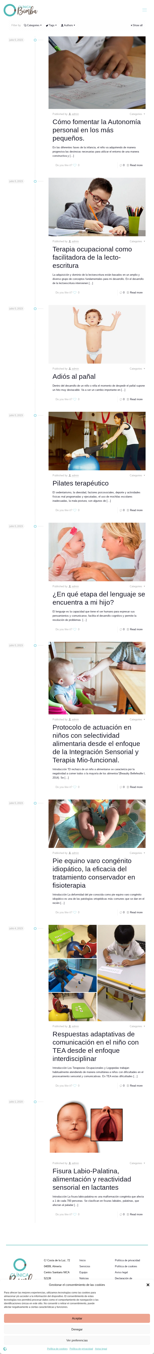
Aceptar (77, 1318)
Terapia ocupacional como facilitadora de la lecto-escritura (92, 257)
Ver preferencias (77, 1340)
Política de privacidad (81, 1348)
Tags (52, 25)
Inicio (82, 1260)
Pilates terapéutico (81, 483)
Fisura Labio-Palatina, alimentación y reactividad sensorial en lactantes (92, 1179)
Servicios (84, 1266)
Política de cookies (57, 1348)
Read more (136, 165)
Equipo (83, 1272)
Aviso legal (101, 1348)
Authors (68, 25)
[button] (148, 1285)
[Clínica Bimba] (20, 10)
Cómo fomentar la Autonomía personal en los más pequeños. (97, 130)
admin (75, 114)
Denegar (77, 1329)
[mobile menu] (144, 10)
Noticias (84, 1278)
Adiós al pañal (74, 376)
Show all (138, 25)
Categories (33, 25)
